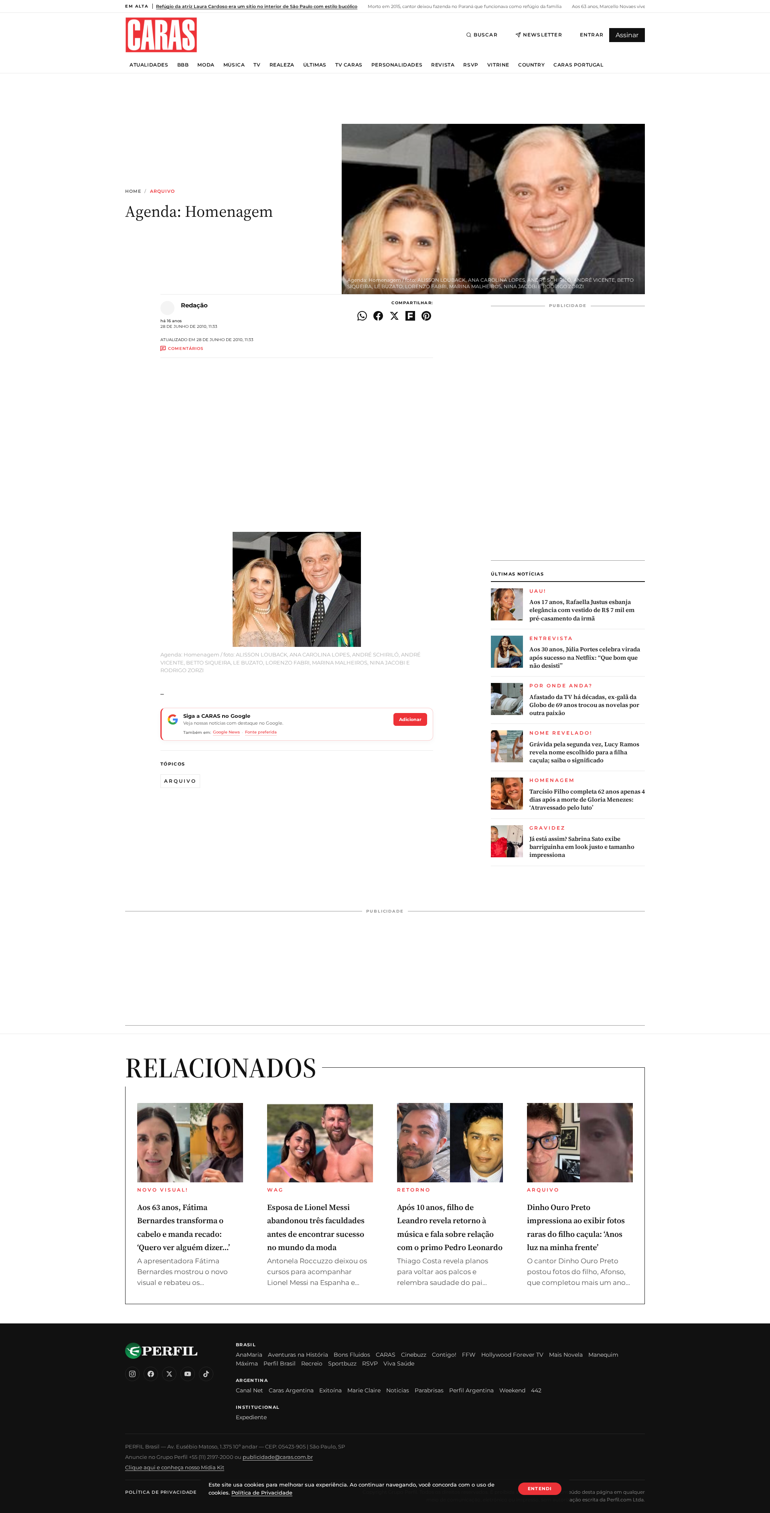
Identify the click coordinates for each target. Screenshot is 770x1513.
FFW (469, 1354)
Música (234, 65)
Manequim (603, 1354)
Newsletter (542, 35)
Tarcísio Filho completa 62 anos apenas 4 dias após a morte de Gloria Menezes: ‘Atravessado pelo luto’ (587, 800)
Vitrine (498, 65)
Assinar (627, 35)
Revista (442, 65)
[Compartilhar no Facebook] (378, 316)
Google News (226, 732)
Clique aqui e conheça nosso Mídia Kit (174, 1467)
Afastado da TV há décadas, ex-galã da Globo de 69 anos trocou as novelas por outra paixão (584, 705)
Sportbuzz (342, 1363)
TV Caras (349, 65)
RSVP (470, 65)
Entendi (540, 1488)
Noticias (397, 1390)
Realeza (282, 65)
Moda (205, 65)
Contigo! (444, 1354)
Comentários (185, 348)
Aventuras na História (298, 1354)
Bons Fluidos (352, 1354)
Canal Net (249, 1390)
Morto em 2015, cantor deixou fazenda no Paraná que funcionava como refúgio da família (464, 6)
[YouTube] (187, 1374)
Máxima (247, 1363)
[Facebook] (151, 1374)
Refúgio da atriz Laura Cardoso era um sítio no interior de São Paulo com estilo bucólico (256, 6)
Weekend (512, 1390)
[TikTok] (206, 1374)
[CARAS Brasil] (161, 34)
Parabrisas (429, 1390)
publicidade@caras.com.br (278, 1457)
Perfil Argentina (471, 1390)
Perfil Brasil (279, 1363)
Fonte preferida (261, 732)
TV (256, 65)
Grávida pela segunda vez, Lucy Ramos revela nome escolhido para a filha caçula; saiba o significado (584, 752)
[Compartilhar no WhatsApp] (362, 316)
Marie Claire (364, 1390)
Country (531, 65)
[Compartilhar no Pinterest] (426, 316)
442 (536, 1390)
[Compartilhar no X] (394, 316)
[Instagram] (132, 1374)
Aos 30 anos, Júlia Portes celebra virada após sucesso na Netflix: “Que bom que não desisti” (584, 657)
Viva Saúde (398, 1363)
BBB (183, 65)
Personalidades (396, 65)
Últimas (314, 65)
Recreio (311, 1363)
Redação (194, 305)
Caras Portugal (578, 65)
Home (133, 191)
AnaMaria (249, 1354)
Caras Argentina (291, 1390)
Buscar (486, 35)
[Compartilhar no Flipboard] (410, 316)
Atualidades (149, 65)
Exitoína (330, 1390)
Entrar (592, 35)
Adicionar (410, 719)
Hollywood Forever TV (512, 1354)
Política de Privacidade (161, 1492)
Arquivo (162, 191)
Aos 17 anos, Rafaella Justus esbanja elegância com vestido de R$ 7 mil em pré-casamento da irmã (581, 610)
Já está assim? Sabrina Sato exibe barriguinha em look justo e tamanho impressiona (581, 847)
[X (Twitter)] (169, 1374)
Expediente (251, 1417)
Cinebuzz (413, 1354)
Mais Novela (566, 1354)
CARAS (385, 1354)
